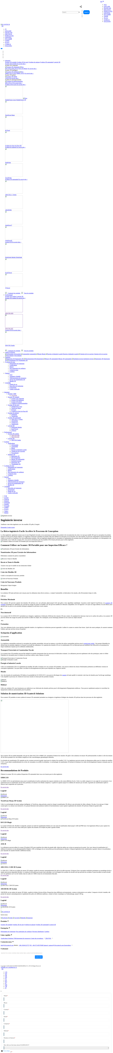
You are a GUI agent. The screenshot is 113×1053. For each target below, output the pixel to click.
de (6, 977)
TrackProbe (14, 416)
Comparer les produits (14, 293)
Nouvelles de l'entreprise (16, 386)
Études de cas (13, 384)
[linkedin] (23, 918)
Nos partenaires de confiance (18, 368)
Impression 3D (15, 456)
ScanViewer (14, 429)
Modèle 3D (13, 381)
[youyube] (16, 918)
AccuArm (14, 395)
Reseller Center (95, 12)
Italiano (107, 21)
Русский (107, 14)
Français (107, 8)
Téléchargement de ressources (18, 378)
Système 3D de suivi (22, 62)
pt (6, 978)
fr (6, 975)
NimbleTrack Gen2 (16, 406)
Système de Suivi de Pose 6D (19, 411)
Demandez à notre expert (8, 527)
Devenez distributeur (38, 931)
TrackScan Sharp (16, 408)
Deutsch (107, 9)
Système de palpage (34, 62)
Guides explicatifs (15, 389)
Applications (11, 443)
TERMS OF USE (6, 967)
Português (108, 11)
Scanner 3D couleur (10, 296)
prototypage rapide (89, 643)
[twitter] (10, 918)
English (107, 6)
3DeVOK (48, 938)
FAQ (11, 375)
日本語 (106, 16)
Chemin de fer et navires (18, 451)
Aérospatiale (14, 445)
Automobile (14, 446)
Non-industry (15, 453)
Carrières (12, 371)
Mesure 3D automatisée (17, 459)
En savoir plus (5, 766)
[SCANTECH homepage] (5, 24)
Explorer (6, 441)
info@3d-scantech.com (7, 945)
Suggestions (67, 945)
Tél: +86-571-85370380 (37, 945)
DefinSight (4, 796)
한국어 (106, 18)
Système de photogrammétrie (19, 403)
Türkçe (107, 20)
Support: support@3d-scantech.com (54, 945)
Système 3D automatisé (46, 62)
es (6, 980)
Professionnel (9, 295)
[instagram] (29, 918)
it (5, 988)
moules (64, 675)
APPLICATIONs (10, 352)
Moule (13, 448)
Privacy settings (6, 1050)
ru (6, 981)
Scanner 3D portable (11, 62)
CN (6, 972)
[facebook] (4, 918)
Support (7, 373)
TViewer (13, 430)
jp (5, 983)
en (6, 973)
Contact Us (86, 12)
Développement (15, 457)
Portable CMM (12, 394)
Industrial (7, 60)
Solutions (7, 357)
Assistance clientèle (15, 376)
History (12, 367)
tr (6, 986)
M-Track (13, 410)
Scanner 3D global (16, 402)
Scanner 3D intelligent (17, 400)
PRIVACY (14, 967)
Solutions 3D (11, 454)
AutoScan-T (14, 422)
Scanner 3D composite (17, 398)
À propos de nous (10, 362)
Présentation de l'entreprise (17, 363)
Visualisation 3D (16, 464)
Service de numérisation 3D (17, 379)
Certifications (13, 365)
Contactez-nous (14, 370)
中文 (105, 5)
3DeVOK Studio (16, 440)
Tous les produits (28, 293)
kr (6, 985)
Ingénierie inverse (16, 461)
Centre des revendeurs (37, 938)
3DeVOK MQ (15, 435)
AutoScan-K (14, 424)
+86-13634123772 (24, 945)
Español (107, 13)
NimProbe (14, 414)
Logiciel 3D (57, 62)
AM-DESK (14, 421)
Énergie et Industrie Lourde (19, 449)
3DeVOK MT (15, 437)
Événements (13, 387)
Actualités (8, 383)
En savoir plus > (21, 64)
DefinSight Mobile (16, 427)
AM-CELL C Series (17, 419)
